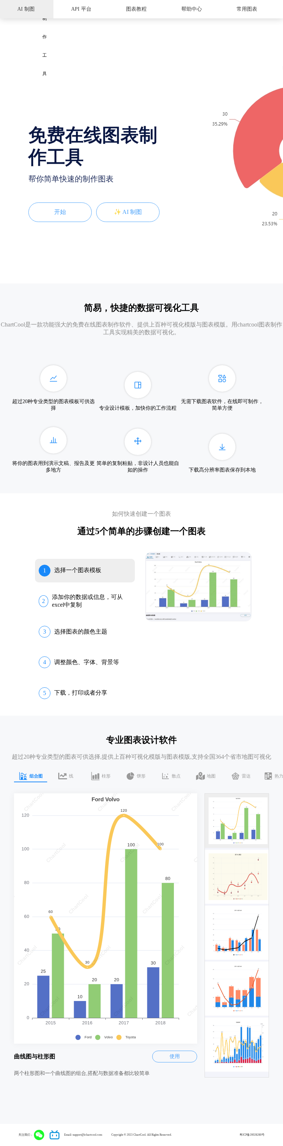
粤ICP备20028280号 (252, 1134)
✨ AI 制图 (128, 212)
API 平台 (81, 9)
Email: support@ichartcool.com (83, 1134)
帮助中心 (191, 9)
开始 (60, 212)
